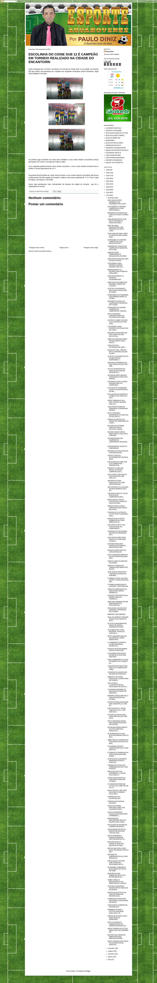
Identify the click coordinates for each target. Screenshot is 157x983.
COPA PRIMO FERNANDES (115, 157)
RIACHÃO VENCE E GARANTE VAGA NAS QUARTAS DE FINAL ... (116, 843)
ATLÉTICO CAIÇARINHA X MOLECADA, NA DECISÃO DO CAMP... (117, 290)
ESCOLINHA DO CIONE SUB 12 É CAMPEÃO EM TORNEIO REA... (117, 463)
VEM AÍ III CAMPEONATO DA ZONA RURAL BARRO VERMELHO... (117, 590)
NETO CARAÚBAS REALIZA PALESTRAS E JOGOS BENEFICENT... (117, 637)
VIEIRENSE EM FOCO (113, 145)
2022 (108, 181)
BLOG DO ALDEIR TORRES (115, 135)
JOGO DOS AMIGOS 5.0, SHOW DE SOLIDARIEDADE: (116, 277)
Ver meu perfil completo (111, 54)
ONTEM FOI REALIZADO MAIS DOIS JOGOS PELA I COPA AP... (118, 703)
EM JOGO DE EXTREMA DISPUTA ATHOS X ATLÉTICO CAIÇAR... (116, 427)
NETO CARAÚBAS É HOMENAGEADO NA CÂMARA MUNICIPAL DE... (117, 923)
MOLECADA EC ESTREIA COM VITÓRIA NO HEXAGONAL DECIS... (116, 862)
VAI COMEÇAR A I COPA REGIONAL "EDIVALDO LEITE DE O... (116, 631)
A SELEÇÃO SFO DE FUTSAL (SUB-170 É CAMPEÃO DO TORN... (118, 667)
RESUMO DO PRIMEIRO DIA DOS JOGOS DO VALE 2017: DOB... (118, 364)
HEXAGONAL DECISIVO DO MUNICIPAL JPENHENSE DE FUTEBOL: (117, 609)
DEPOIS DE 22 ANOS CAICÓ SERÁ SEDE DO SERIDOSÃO (117, 917)
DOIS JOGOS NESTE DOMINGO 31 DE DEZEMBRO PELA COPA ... (117, 201)
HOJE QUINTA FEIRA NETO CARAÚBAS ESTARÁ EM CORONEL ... (117, 573)
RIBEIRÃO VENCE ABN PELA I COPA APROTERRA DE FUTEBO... (118, 697)
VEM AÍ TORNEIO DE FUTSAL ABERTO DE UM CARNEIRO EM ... (118, 930)
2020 (108, 187)
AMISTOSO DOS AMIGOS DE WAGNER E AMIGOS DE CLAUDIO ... (117, 284)
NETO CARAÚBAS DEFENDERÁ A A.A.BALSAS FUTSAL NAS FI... (118, 414)
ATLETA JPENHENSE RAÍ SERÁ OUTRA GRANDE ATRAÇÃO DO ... (116, 370)
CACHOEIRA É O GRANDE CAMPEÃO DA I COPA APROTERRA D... (117, 208)
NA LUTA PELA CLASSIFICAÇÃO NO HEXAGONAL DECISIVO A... (118, 684)
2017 (108, 195)
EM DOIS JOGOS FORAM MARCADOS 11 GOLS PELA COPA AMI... (118, 433)
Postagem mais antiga (91, 247)
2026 (108, 170)
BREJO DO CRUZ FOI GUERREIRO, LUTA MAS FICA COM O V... (117, 773)
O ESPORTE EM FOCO (113, 128)
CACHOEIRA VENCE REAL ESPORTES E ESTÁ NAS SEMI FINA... (117, 655)
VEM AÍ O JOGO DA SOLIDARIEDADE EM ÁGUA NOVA (118, 457)
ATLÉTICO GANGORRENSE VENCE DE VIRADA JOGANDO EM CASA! (117, 625)
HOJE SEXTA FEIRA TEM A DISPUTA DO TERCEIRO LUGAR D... (117, 539)
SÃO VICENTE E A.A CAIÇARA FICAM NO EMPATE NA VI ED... (118, 488)
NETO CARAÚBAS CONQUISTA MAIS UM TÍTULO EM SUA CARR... (117, 315)
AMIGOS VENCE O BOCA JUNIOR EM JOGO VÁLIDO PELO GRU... (117, 507)
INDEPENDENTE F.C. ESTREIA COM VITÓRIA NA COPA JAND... (117, 271)
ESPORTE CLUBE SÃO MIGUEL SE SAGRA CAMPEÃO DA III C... (115, 469)
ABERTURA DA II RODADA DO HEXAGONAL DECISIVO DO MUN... (118, 741)
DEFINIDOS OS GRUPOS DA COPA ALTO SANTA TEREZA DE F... (118, 214)
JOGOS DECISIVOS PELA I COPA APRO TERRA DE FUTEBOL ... (117, 779)
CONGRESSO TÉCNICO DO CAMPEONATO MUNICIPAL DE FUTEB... (117, 247)
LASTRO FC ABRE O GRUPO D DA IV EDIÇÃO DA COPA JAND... (117, 321)
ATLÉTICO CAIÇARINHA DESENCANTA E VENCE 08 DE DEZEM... (118, 887)
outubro (110, 951)
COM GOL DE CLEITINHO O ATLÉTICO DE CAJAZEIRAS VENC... (118, 514)
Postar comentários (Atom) (42, 251)
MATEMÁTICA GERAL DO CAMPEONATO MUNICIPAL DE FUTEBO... (117, 302)
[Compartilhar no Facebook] (59, 191)
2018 (108, 192)
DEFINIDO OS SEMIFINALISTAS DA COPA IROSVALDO (118, 856)
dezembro (111, 198)
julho (109, 959)
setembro (111, 954)
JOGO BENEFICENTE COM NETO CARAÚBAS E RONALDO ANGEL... (117, 220)
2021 (108, 184)
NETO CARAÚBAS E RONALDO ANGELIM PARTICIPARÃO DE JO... (116, 837)
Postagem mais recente (36, 247)
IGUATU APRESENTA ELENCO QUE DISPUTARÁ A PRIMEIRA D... (117, 813)
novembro (111, 948)
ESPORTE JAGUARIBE (114, 130)
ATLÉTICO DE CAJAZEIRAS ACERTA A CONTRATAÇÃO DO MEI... (118, 389)
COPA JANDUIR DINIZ (113, 155)
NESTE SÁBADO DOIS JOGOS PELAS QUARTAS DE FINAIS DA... (118, 942)
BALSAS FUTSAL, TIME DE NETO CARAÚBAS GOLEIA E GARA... (117, 351)
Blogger (87, 971)
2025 (108, 173)
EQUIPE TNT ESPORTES (114, 162)
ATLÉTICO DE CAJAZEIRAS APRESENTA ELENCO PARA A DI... (117, 760)
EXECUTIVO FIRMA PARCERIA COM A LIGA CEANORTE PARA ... (116, 807)
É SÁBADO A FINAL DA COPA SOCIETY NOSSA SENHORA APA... (118, 579)
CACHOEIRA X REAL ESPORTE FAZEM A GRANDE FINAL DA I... (116, 265)
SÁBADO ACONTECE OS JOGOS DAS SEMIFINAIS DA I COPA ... (118, 421)
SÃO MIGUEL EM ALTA (113, 152)
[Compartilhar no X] (57, 191)
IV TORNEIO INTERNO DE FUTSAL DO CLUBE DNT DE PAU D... (118, 785)
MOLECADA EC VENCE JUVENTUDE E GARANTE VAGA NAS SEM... (117, 501)
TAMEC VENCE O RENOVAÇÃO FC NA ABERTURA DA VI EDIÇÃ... (117, 881)
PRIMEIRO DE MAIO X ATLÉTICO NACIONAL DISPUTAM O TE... (116, 911)
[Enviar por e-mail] (53, 191)
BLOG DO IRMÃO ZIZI (113, 138)
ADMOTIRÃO (110, 140)
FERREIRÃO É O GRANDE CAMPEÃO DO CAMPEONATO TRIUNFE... (117, 309)
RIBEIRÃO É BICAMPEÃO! (116, 614)
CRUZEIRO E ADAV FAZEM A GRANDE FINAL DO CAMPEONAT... (117, 383)
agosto (110, 957)
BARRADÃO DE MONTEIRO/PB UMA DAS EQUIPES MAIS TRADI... (117, 820)
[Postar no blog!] (55, 191)
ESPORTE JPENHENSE (114, 160)
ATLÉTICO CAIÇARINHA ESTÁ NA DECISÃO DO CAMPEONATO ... (118, 358)
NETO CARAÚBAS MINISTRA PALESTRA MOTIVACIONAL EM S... (118, 556)
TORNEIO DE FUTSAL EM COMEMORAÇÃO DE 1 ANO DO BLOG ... (118, 766)
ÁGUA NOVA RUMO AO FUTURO (117, 133)
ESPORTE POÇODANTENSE (116, 148)
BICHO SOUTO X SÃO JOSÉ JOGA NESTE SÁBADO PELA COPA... (117, 792)
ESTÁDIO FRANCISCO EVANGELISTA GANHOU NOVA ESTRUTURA (117, 545)
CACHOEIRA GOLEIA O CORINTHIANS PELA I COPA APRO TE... (118, 748)
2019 (108, 190)
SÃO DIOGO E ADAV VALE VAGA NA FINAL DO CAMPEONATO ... (116, 526)
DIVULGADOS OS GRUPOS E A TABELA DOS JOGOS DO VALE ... (118, 395)
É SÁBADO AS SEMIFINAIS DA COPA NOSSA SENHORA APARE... (118, 754)
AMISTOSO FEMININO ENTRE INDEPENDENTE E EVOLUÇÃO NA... (118, 603)
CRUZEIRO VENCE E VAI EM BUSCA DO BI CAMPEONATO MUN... (117, 495)
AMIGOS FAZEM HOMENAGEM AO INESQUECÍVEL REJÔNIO (117, 254)
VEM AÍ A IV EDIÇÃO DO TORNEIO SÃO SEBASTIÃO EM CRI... (118, 567)
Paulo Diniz (110, 51)
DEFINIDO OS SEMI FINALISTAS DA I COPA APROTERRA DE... (116, 482)
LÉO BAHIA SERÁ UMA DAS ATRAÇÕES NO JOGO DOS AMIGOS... (117, 376)
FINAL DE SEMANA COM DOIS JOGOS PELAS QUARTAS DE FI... (118, 618)
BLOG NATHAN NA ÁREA (114, 143)
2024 (108, 175)
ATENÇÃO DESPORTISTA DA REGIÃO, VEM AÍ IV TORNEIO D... (118, 597)
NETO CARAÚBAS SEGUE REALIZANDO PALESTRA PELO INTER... (117, 722)
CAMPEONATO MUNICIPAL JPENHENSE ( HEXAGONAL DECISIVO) (118, 900)
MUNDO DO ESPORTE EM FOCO (117, 150)
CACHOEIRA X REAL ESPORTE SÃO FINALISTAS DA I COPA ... (118, 328)
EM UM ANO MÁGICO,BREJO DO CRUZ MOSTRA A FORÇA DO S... (117, 729)
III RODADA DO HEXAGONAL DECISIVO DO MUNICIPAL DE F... (117, 533)
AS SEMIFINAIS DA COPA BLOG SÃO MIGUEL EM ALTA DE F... (118, 735)
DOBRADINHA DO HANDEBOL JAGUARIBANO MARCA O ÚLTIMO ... (118, 296)
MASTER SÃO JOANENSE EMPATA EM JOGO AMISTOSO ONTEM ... (117, 936)
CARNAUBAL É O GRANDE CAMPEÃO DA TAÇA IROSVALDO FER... (117, 241)
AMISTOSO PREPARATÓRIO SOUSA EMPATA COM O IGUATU (117, 340)
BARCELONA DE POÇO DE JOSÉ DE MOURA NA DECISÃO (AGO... (117, 894)
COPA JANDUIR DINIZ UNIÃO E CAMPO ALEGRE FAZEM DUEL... (118, 235)
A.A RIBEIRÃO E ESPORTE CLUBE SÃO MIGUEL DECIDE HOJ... (117, 644)
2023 (108, 178)
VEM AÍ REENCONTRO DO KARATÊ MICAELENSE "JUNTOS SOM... (117, 831)
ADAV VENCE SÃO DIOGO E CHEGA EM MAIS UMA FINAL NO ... (117, 476)
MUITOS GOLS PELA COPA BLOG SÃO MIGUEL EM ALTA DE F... (118, 850)
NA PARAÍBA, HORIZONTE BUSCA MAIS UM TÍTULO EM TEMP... (117, 869)
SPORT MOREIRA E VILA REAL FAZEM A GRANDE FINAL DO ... (117, 402)
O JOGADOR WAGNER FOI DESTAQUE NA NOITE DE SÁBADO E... (117, 691)
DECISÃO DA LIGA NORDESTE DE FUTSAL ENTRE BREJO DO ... (117, 875)
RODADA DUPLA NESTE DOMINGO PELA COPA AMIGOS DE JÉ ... (116, 520)
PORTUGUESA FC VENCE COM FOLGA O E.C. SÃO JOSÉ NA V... (117, 710)
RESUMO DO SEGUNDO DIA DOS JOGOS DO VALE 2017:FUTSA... (117, 334)
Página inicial (64, 247)
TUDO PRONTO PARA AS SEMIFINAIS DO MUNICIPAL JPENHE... (118, 408)
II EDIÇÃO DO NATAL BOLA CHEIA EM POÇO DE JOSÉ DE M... (117, 716)
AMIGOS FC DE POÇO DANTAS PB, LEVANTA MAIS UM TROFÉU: (118, 678)
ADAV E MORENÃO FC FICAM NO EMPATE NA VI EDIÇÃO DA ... (118, 661)
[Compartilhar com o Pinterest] (60, 191)
